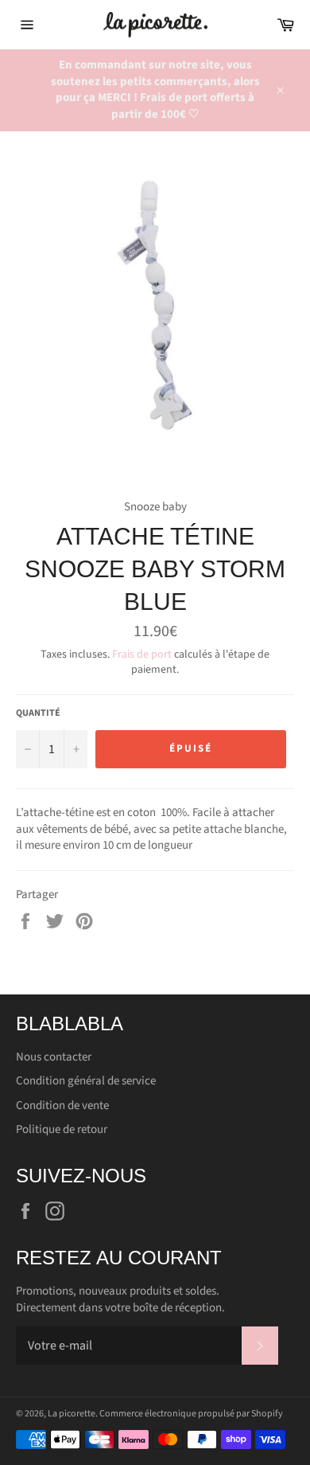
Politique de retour (61, 1129)
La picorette (71, 1413)
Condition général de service (86, 1080)
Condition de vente (62, 1105)
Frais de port (142, 654)
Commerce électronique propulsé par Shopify (191, 1413)
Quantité (38, 713)
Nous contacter (53, 1057)
